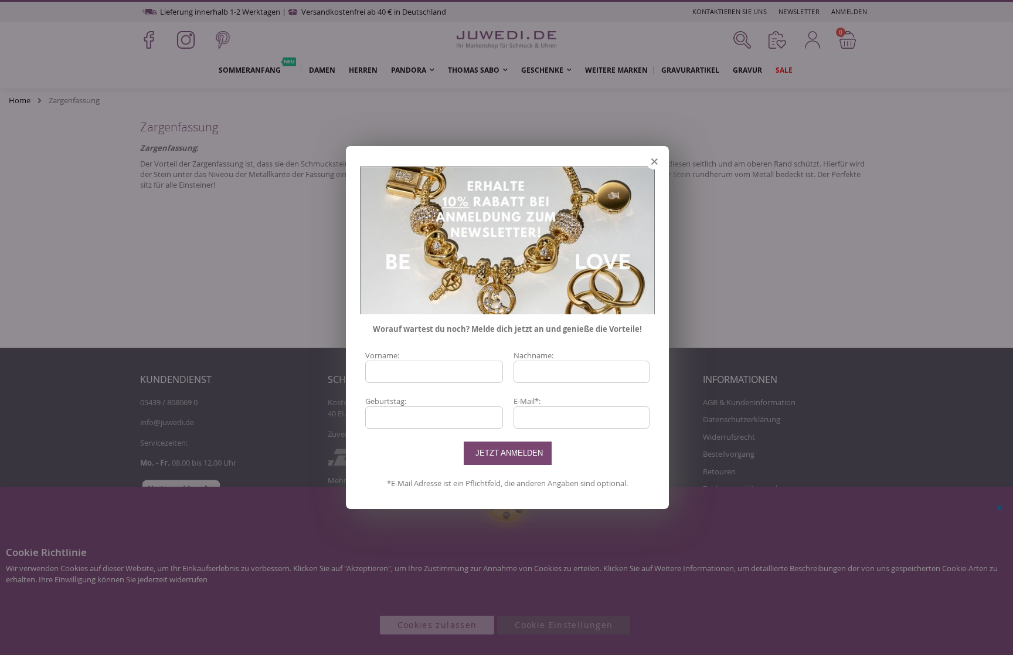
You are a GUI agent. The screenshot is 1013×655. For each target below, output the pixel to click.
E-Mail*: (527, 401)
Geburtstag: (385, 401)
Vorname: (382, 355)
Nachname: (533, 355)
